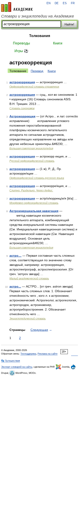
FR (73, 3)
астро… (15, 255)
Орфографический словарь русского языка (36, 178)
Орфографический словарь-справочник (34, 86)
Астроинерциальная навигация (33, 211)
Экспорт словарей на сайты (16, 366)
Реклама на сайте (47, 353)
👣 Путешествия (10, 360)
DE (57, 3)
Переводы (21, 43)
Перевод (37, 71)
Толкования (39, 36)
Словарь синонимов (21, 108)
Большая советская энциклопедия (31, 148)
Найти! (69, 24)
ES (65, 3)
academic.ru (17, 7)
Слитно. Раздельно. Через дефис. (31, 190)
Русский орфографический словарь (31, 160)
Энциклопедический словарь (27, 318)
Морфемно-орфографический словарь (33, 203)
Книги (57, 43)
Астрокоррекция (22, 116)
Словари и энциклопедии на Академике (37, 16)
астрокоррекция (22, 82)
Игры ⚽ (21, 51)
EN (48, 3)
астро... (15, 286)
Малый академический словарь (29, 278)
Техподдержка (28, 353)
